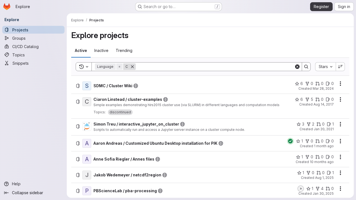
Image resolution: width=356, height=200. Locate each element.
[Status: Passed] (290, 141)
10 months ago (322, 162)
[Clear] (297, 66)
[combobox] (325, 66)
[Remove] (132, 66)
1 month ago (324, 146)
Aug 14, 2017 (323, 104)
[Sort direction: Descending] (340, 66)
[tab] (81, 51)
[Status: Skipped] (300, 188)
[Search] (306, 66)
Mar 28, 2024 (323, 88)
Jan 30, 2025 (323, 193)
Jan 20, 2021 (324, 129)
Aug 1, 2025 (324, 178)
